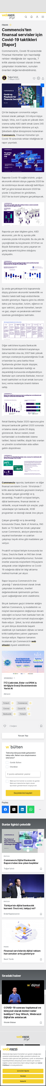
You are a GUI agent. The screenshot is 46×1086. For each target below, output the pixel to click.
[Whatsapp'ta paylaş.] (31, 809)
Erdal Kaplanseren (12, 914)
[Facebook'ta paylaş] (6, 809)
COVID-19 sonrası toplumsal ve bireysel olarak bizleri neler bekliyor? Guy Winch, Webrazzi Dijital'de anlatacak (22, 1012)
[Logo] (8, 16)
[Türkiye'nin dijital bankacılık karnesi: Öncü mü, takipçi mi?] (23, 886)
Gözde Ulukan (10, 1022)
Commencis (8, 482)
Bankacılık (7, 714)
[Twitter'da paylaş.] (14, 809)
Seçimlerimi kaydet (23, 793)
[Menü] (43, 17)
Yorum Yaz (23, 735)
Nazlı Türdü (9, 959)
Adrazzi (7, 694)
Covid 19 (21, 708)
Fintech (6, 703)
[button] (23, 160)
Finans (5, 25)
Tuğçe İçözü (9, 868)
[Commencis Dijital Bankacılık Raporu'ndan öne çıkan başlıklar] (23, 841)
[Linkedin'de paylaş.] (23, 809)
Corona (6, 708)
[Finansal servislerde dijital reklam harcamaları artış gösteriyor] (23, 931)
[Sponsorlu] (23, 663)
